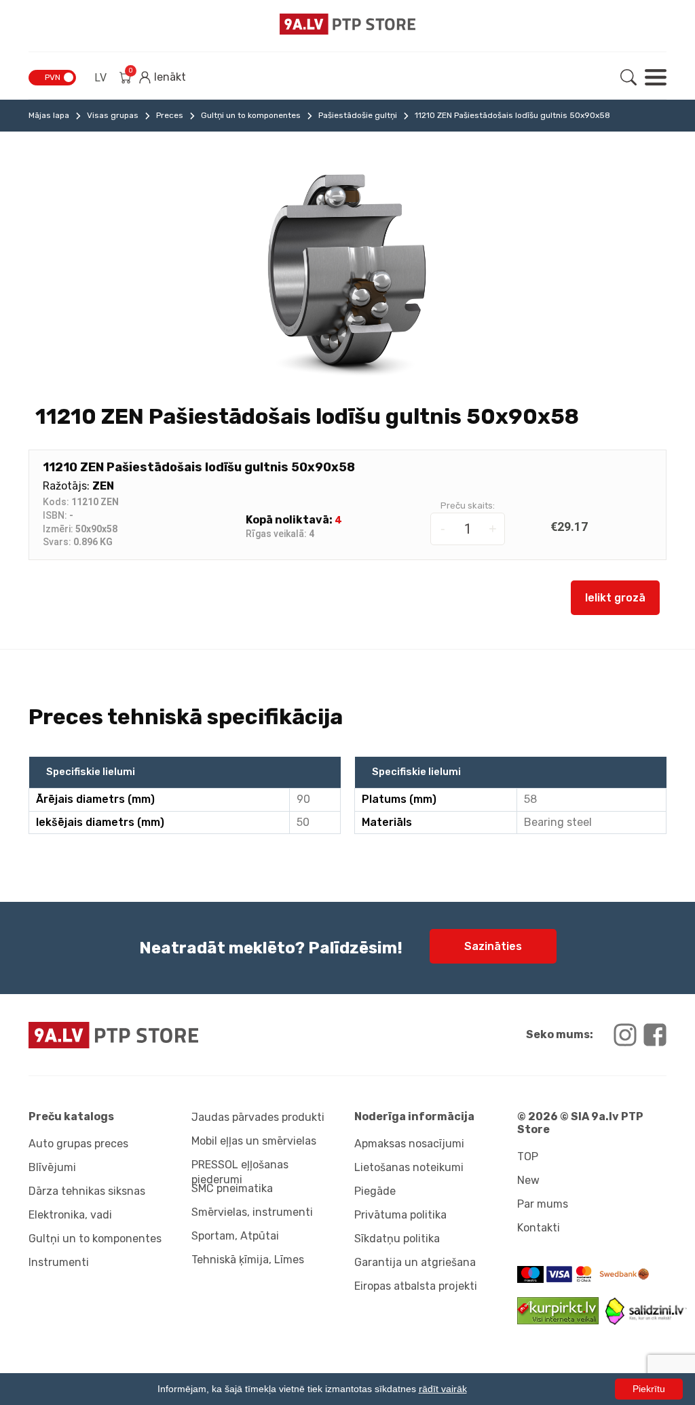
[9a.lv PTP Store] (185, 1035)
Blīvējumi (52, 1167)
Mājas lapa (49, 115)
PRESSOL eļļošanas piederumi (239, 1169)
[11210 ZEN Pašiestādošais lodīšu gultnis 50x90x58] (347, 272)
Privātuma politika (400, 1214)
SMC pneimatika (232, 1188)
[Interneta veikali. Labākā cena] (646, 1321)
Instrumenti (59, 1262)
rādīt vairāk (443, 1388)
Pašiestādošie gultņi (357, 115)
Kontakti (538, 1227)
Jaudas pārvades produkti (257, 1117)
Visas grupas (112, 115)
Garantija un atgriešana (415, 1262)
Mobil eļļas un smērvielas (253, 1140)
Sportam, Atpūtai (235, 1235)
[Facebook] (654, 1034)
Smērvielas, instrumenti (252, 1212)
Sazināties (493, 946)
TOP (527, 1156)
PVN (52, 77)
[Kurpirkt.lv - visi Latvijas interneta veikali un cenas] (561, 1320)
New (528, 1180)
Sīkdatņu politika (397, 1238)
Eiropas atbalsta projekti (415, 1286)
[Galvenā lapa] (347, 24)
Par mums (542, 1204)
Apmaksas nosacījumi (409, 1143)
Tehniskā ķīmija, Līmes (247, 1259)
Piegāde (375, 1191)
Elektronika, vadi (70, 1214)
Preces (169, 115)
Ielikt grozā (615, 597)
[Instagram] (625, 1034)
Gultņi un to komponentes (251, 115)
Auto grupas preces (78, 1143)
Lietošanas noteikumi (409, 1167)
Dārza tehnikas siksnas (87, 1191)
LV (100, 77)
